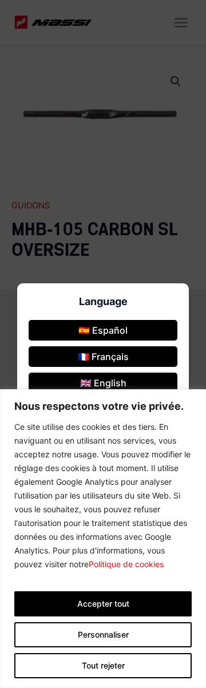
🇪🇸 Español (103, 330)
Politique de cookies (126, 564)
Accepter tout (103, 603)
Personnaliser (103, 634)
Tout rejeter (103, 665)
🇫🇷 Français (103, 356)
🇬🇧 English (103, 383)
